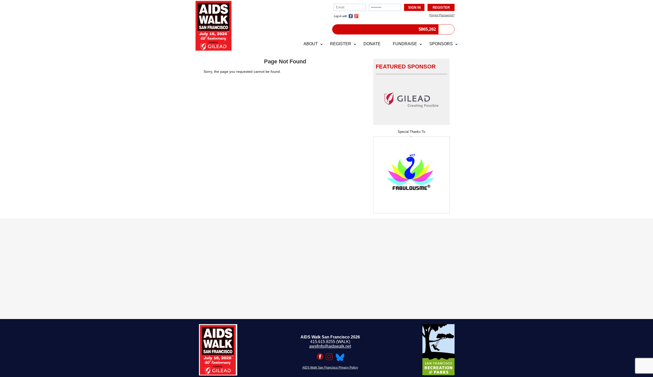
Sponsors (441, 44)
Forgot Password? (442, 15)
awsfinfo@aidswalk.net (330, 346)
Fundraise (405, 44)
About (311, 44)
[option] (411, 173)
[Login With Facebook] (351, 16)
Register (340, 44)
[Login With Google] (356, 16)
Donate (372, 44)
